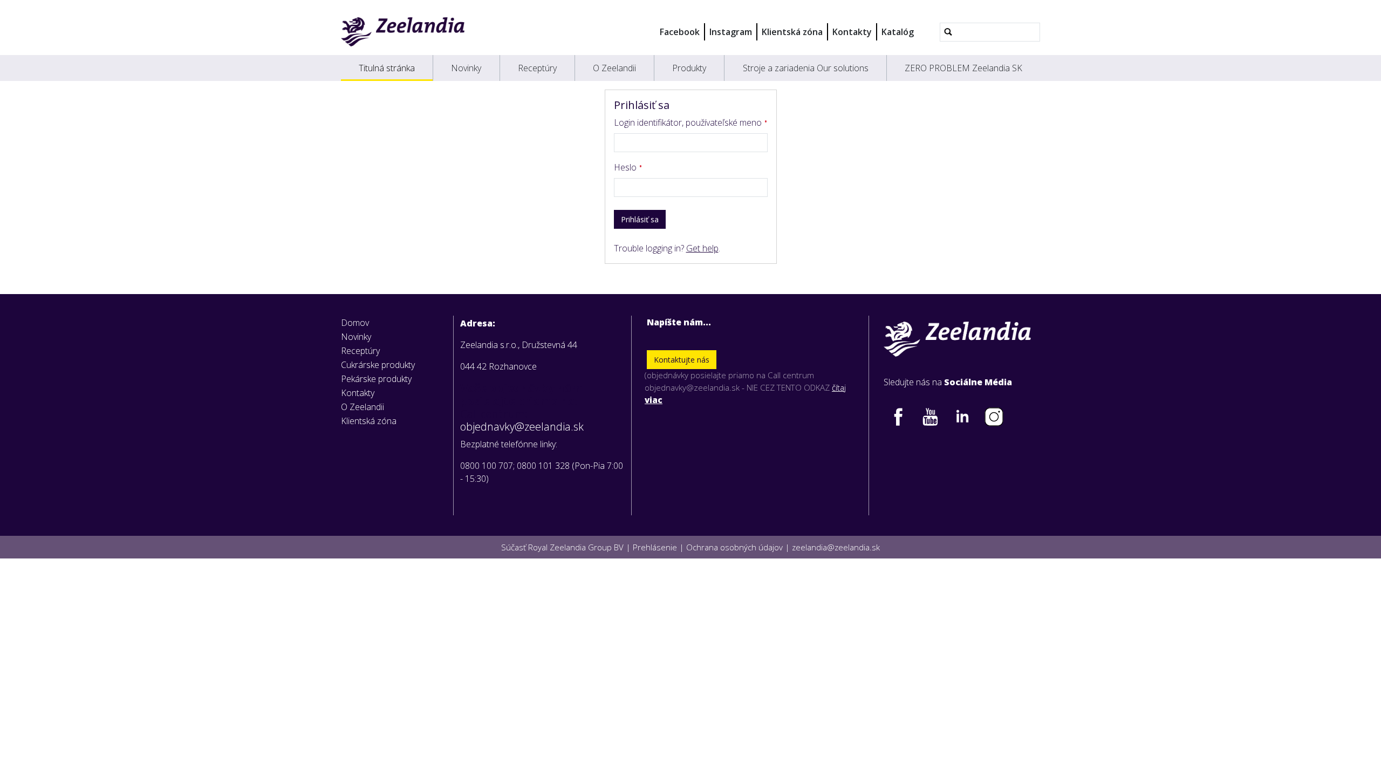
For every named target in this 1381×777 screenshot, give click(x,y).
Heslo (626, 167)
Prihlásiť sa (640, 219)
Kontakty (852, 32)
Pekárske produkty (376, 379)
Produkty (689, 68)
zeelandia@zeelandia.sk (836, 547)
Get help (702, 248)
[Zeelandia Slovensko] (402, 31)
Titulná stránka (387, 68)
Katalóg (897, 32)
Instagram (730, 32)
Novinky (466, 68)
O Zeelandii (614, 68)
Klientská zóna (792, 32)
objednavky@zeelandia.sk (522, 426)
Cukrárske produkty (378, 365)
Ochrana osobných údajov (734, 547)
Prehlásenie (655, 547)
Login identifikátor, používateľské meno (689, 122)
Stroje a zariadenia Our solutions (806, 68)
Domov (355, 323)
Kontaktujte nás (681, 360)
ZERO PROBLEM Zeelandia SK (963, 68)
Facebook (680, 32)
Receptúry (537, 68)
